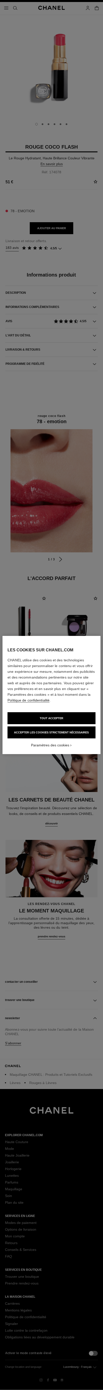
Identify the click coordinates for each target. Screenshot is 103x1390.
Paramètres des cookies (50, 745)
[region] (51, 695)
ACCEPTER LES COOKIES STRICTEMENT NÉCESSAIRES (51, 732)
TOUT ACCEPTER (51, 718)
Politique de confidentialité (29, 700)
